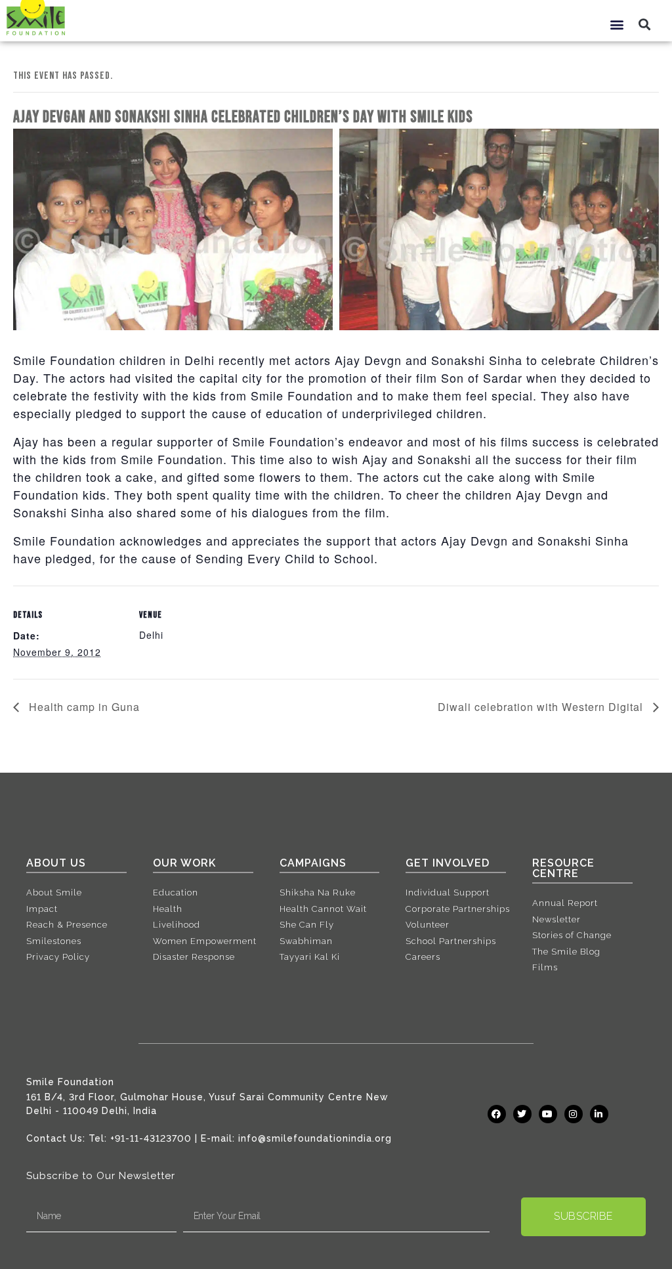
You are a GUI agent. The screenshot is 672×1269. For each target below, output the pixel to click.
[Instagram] (573, 1114)
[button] (617, 24)
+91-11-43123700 (151, 1138)
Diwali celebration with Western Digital (542, 706)
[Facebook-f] (497, 1114)
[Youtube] (548, 1114)
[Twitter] (522, 1114)
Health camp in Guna (83, 706)
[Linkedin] (599, 1114)
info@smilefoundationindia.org (315, 1138)
